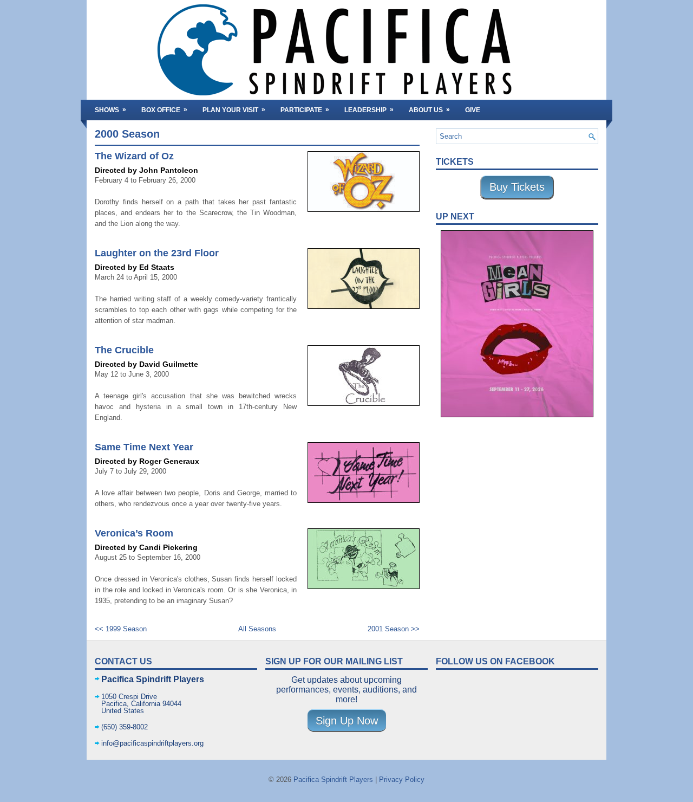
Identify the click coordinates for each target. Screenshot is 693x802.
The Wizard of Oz (134, 156)
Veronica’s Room (134, 533)
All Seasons (257, 629)
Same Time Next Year (144, 447)
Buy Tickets (517, 187)
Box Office (164, 110)
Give (472, 110)
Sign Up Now (347, 721)
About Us (429, 110)
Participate (304, 110)
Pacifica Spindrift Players (333, 779)
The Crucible (124, 350)
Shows (110, 110)
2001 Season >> (394, 629)
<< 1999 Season (121, 629)
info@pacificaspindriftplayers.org (152, 743)
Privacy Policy (401, 779)
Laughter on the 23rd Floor (157, 253)
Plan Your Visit (233, 110)
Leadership (369, 110)
